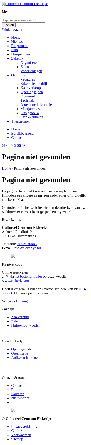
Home (15, 37)
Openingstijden (32, 92)
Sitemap (17, 439)
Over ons (18, 75)
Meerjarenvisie (31, 109)
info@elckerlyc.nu (27, 248)
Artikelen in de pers (25, 357)
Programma (19, 46)
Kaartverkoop (31, 88)
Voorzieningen (31, 71)
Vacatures (28, 79)
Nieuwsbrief (20, 398)
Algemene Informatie (36, 104)
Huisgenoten (20, 54)
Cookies (17, 431)
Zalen (25, 67)
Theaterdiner (20, 121)
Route (15, 390)
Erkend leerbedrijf (34, 84)
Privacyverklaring (24, 426)
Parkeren (17, 394)
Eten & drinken (32, 117)
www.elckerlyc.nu (15, 281)
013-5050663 (27, 244)
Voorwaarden (21, 435)
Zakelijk (17, 58)
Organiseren (29, 63)
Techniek (27, 100)
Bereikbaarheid (22, 133)
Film (14, 50)
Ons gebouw (30, 113)
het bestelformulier (28, 276)
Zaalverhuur (20, 317)
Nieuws (17, 42)
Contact (17, 138)
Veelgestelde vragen (16, 301)
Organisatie (29, 96)
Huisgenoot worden (25, 325)
